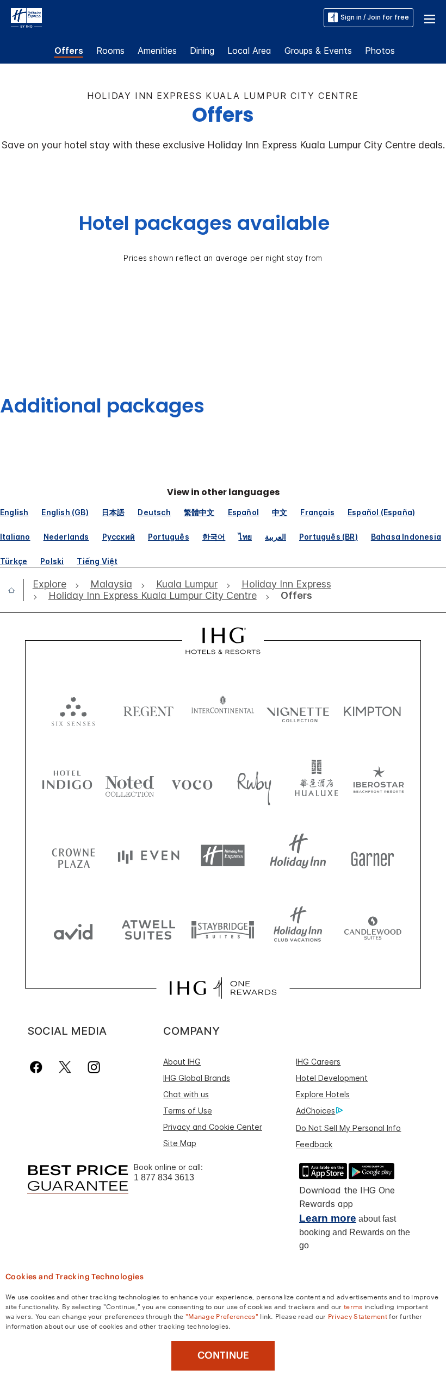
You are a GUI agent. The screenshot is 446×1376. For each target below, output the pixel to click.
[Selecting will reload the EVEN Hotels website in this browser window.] (148, 856)
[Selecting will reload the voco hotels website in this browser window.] (191, 782)
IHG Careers (318, 1061)
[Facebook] (38, 1067)
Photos (380, 50)
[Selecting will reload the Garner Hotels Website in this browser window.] (372, 856)
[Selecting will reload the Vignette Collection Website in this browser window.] (298, 709)
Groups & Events (318, 50)
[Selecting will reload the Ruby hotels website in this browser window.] (254, 782)
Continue (223, 1355)
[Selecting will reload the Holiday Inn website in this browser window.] (298, 856)
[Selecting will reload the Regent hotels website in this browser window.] (148, 709)
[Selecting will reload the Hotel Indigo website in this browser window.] (67, 782)
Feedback (314, 1144)
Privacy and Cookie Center (212, 1126)
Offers (68, 50)
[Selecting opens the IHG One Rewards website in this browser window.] (222, 988)
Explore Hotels (323, 1094)
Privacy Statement (357, 1316)
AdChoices (315, 1110)
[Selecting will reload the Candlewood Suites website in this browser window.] (372, 929)
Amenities (157, 50)
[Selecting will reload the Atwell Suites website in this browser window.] (148, 929)
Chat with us (186, 1094)
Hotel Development (332, 1078)
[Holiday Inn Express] (26, 16)
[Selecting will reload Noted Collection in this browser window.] (129, 782)
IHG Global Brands (196, 1078)
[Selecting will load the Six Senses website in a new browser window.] (73, 709)
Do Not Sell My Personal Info (348, 1128)
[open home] (15, 590)
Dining (202, 50)
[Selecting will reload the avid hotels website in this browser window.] (73, 929)
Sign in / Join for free (374, 17)
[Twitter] (65, 1067)
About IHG (182, 1061)
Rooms (110, 50)
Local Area (249, 50)
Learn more (327, 1218)
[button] (429, 17)
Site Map (179, 1143)
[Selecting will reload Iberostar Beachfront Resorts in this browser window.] (379, 782)
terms (353, 1306)
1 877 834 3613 (164, 1177)
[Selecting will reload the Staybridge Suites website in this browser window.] (223, 929)
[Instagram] (93, 1067)
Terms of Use (187, 1110)
